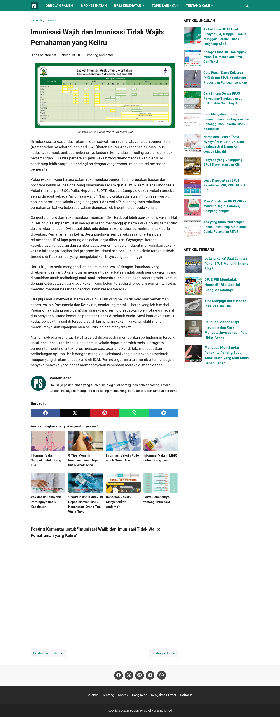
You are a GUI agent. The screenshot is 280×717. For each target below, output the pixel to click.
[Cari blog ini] (246, 5)
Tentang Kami (198, 6)
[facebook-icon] (118, 675)
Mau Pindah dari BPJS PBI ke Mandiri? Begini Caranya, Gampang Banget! (224, 206)
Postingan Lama (163, 653)
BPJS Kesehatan (127, 6)
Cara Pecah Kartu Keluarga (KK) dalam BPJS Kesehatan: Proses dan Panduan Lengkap (225, 77)
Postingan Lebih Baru (48, 653)
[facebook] (45, 413)
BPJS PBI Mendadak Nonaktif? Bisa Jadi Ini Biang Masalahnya (222, 284)
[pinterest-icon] (139, 675)
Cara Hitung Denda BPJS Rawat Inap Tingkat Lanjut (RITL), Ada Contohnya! (222, 98)
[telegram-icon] (150, 675)
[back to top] (271, 707)
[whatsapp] (134, 413)
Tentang (108, 695)
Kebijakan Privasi (163, 695)
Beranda (92, 695)
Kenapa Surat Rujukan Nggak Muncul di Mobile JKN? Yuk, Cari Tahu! (224, 57)
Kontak (123, 695)
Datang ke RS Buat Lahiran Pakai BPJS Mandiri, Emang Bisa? (226, 263)
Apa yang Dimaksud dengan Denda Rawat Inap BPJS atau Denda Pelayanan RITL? (224, 227)
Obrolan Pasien (59, 6)
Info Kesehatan (93, 6)
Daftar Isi (186, 695)
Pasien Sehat (138, 710)
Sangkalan (139, 695)
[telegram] (163, 413)
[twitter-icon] (129, 675)
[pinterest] (104, 413)
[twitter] (75, 413)
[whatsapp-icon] (161, 675)
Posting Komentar (100, 55)
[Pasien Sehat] (34, 5)
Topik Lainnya (164, 6)
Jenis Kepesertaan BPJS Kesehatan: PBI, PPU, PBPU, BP (224, 185)
